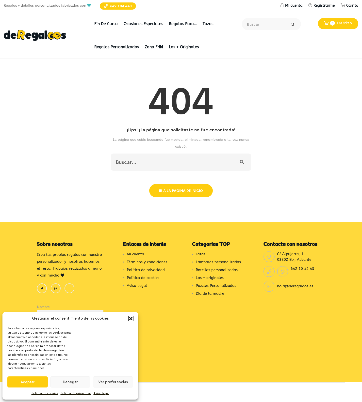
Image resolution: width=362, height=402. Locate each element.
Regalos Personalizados (116, 47)
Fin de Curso (106, 23)
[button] (130, 318)
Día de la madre (210, 293)
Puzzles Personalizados (216, 285)
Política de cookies (45, 393)
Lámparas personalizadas (218, 262)
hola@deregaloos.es (295, 286)
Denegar (70, 382)
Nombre (43, 307)
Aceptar (27, 382)
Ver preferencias (113, 382)
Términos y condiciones (147, 262)
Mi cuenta (293, 5)
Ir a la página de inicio (181, 190)
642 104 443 (120, 6)
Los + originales (184, 47)
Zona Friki (154, 47)
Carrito (352, 5)
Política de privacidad (76, 393)
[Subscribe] (241, 162)
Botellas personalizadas (217, 270)
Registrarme (324, 5)
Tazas (208, 23)
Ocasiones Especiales (143, 23)
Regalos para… (183, 23)
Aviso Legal (101, 393)
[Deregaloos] (35, 35)
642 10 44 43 (302, 268)
